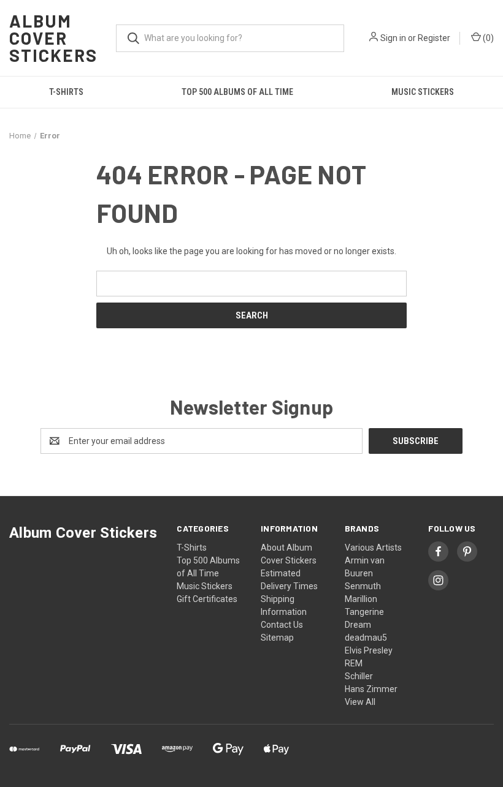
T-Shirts (66, 92)
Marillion (361, 599)
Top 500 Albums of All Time (237, 92)
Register (434, 38)
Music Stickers (422, 92)
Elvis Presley (369, 650)
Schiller (359, 676)
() (487, 38)
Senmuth (363, 586)
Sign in (393, 38)
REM (354, 663)
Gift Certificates (207, 599)
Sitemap (277, 637)
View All (360, 702)
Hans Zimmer (371, 689)
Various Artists (373, 547)
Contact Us (282, 625)
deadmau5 (366, 637)
